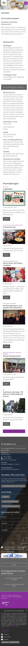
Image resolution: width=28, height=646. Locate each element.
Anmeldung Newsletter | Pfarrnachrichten (13, 486)
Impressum (3, 628)
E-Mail (5, 129)
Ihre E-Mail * (4, 523)
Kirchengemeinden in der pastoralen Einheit (13, 572)
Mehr (6, 219)
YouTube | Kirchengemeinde (10, 501)
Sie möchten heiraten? (10, 18)
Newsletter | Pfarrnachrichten (13, 475)
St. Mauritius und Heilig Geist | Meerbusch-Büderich (14, 585)
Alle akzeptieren (14, 642)
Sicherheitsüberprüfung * (8, 551)
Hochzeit (5, 13)
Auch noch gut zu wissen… (14, 87)
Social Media (6, 492)
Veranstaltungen (11, 183)
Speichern (5, 642)
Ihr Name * (4, 517)
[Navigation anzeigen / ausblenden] (26, 3)
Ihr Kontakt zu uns (8, 444)
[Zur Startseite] (4, 3)
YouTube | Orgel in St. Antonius (10, 506)
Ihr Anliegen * (4, 530)
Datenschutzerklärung (14, 626)
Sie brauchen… (9, 42)
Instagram (5, 496)
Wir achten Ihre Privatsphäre (14, 611)
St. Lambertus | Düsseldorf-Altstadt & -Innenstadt (14, 578)
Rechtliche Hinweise (5, 631)
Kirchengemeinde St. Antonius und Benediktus (13, 449)
